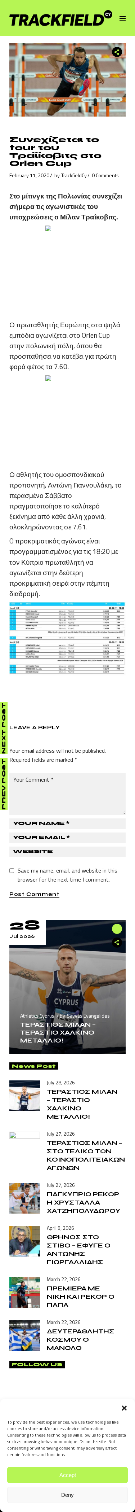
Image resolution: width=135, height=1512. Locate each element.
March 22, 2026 (64, 1279)
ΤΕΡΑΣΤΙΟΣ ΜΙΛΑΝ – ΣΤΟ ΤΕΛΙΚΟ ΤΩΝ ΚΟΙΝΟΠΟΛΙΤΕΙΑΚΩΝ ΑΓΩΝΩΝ (86, 1155)
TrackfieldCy (74, 175)
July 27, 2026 (61, 1133)
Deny (67, 1495)
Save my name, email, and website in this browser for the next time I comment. (67, 875)
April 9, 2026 (60, 1228)
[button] (124, 1408)
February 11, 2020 (29, 175)
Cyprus (47, 1015)
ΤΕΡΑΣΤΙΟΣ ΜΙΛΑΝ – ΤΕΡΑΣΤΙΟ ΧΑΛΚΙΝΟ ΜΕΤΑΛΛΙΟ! (58, 1032)
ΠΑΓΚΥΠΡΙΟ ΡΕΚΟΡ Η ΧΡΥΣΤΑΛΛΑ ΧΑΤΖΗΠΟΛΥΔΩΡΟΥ (83, 1202)
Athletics (29, 1015)
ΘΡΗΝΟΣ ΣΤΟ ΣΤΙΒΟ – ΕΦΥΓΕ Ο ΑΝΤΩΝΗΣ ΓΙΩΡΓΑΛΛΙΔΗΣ (79, 1249)
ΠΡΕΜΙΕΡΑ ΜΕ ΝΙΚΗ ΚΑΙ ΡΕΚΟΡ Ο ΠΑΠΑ (80, 1296)
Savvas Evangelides (88, 1015)
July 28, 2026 (61, 1082)
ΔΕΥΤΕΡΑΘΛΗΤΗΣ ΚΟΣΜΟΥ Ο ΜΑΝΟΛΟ (80, 1339)
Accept (67, 1475)
